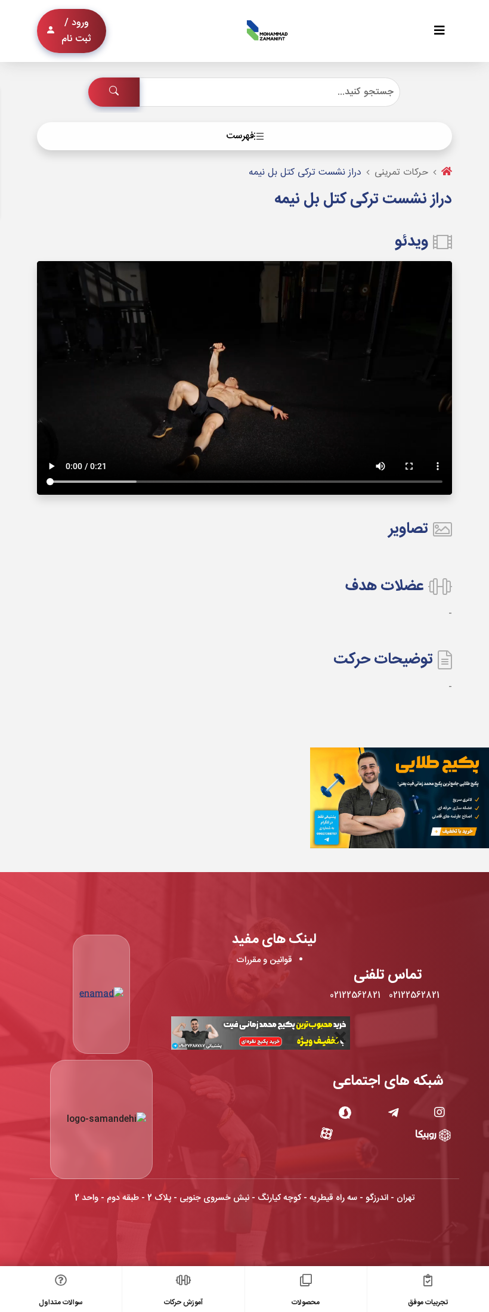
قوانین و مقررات (264, 960)
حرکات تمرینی (401, 173)
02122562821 (414, 995)
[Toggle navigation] (439, 31)
